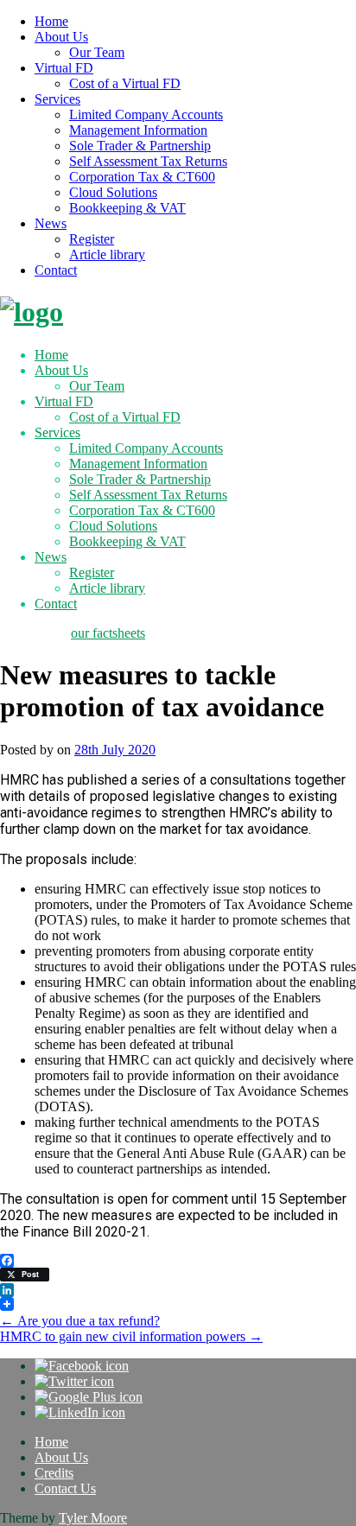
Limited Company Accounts (146, 114)
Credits (54, 1473)
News (51, 223)
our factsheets (108, 633)
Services (57, 99)
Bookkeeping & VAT (127, 207)
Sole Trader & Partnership (140, 145)
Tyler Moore (93, 1517)
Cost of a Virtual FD (125, 83)
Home (51, 21)
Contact (56, 270)
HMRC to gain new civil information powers (131, 1336)
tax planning (33, 633)
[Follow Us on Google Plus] (89, 1396)
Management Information (138, 130)
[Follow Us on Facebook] (82, 1365)
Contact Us (65, 1488)
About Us (61, 36)
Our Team (96, 52)
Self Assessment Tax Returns (148, 161)
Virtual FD (64, 67)
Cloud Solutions (113, 192)
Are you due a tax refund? (80, 1320)
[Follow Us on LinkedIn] (80, 1412)
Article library (107, 254)
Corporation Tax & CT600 (142, 176)
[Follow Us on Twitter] (74, 1381)
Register (91, 239)
